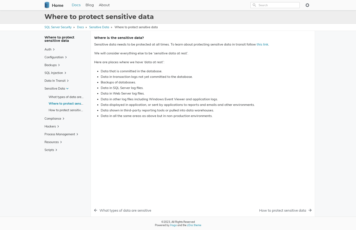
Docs (76, 5)
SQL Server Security (58, 27)
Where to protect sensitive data (72, 103)
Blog (89, 5)
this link (262, 44)
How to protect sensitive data (69, 110)
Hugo (173, 225)
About (104, 5)
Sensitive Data (99, 27)
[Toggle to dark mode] (307, 5)
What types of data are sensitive (72, 97)
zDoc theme (194, 225)
